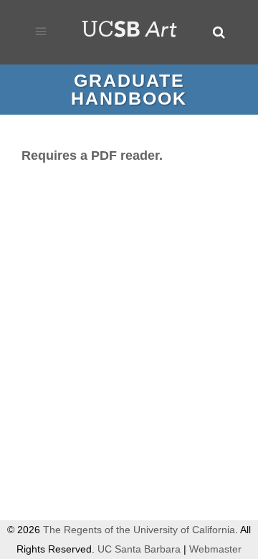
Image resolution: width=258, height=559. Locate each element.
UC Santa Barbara (139, 549)
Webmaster (215, 549)
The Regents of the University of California (139, 529)
